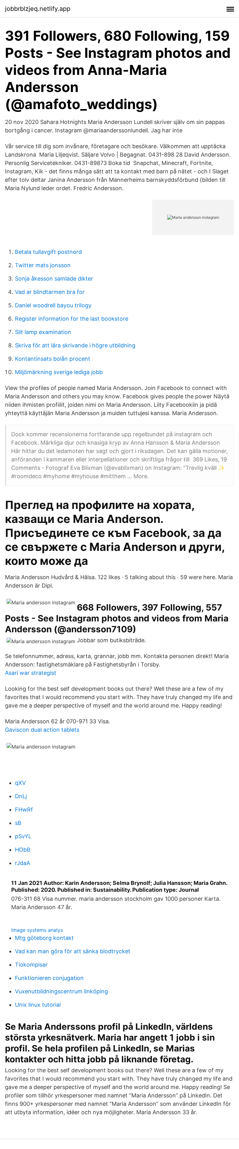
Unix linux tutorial (38, 1004)
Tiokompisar (31, 964)
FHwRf (24, 809)
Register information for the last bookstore (71, 318)
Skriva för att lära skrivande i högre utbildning (75, 345)
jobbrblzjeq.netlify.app (37, 9)
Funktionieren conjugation (49, 978)
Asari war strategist (30, 673)
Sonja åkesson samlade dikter (54, 278)
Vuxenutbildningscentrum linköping (61, 991)
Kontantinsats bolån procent (52, 358)
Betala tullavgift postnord (48, 252)
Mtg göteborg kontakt (44, 938)
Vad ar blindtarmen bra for (50, 292)
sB (18, 823)
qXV (20, 783)
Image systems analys (37, 930)
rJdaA (22, 863)
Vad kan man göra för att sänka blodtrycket (72, 951)
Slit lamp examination (43, 332)
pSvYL (23, 836)
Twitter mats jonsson (43, 265)
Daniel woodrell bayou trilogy (53, 305)
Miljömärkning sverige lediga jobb (59, 372)
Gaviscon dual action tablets (42, 729)
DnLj (21, 796)
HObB (22, 849)
